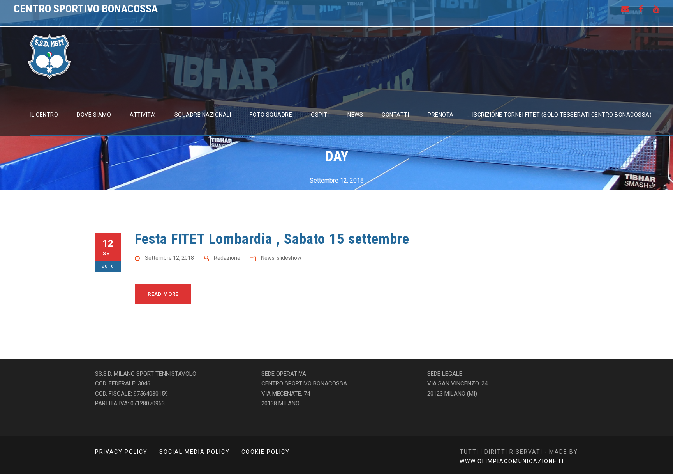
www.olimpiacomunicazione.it (512, 461)
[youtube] (656, 9)
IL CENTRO (44, 115)
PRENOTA (441, 115)
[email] (625, 9)
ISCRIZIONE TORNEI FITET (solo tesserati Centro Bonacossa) (562, 115)
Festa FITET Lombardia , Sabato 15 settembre (272, 239)
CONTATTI (395, 115)
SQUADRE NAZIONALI (202, 115)
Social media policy (194, 452)
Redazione (227, 258)
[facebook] (641, 9)
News (268, 258)
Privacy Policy (121, 452)
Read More (163, 294)
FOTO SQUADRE (271, 115)
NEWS (355, 115)
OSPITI (320, 115)
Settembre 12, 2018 (169, 258)
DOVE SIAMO (94, 115)
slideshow (289, 258)
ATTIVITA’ (143, 115)
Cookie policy (265, 452)
